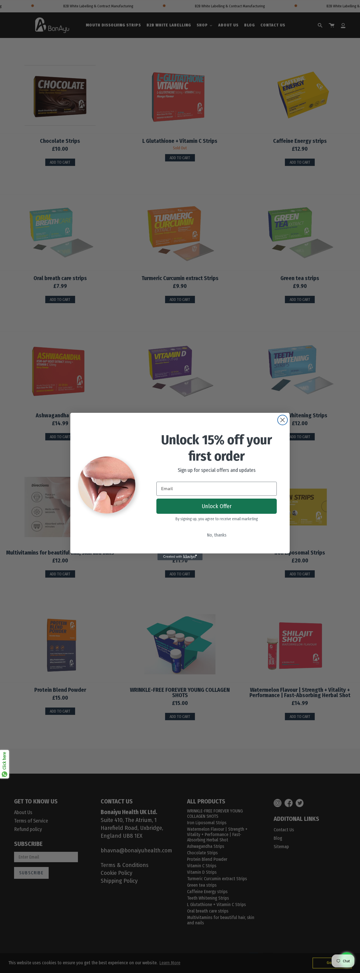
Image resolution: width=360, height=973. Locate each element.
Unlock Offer (216, 506)
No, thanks (216, 535)
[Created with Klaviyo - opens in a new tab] (180, 556)
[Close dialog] (282, 420)
